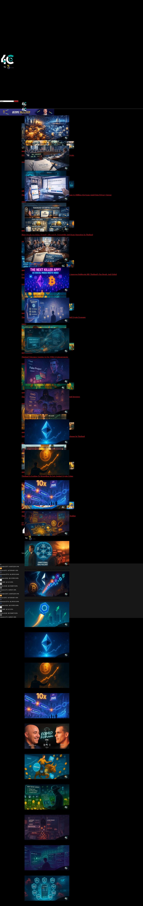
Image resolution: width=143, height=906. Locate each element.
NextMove (5, 78)
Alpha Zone (6, 81)
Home (4, 72)
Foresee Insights (7, 76)
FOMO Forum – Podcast (9, 83)
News (4, 74)
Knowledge (6, 85)
